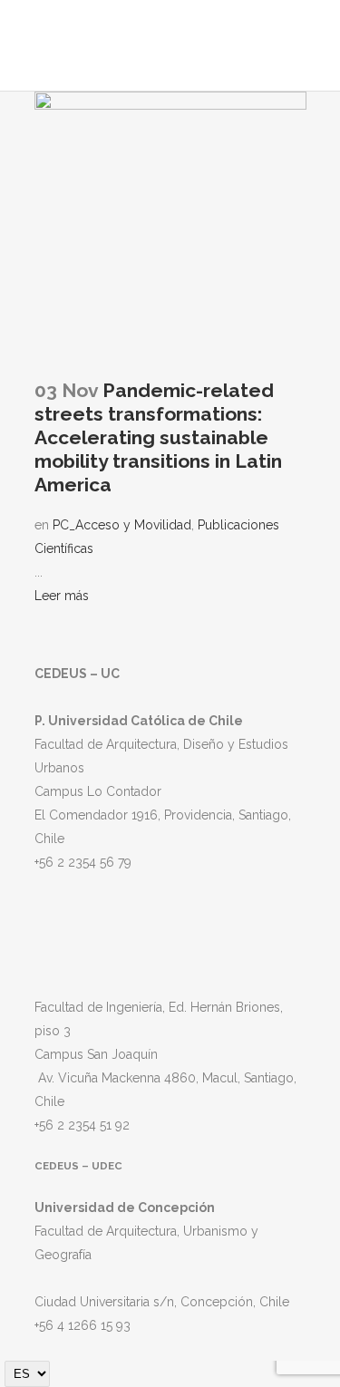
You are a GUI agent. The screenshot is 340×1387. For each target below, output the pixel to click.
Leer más (61, 595)
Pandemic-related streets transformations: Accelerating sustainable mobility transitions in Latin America (158, 437)
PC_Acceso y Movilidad (122, 525)
